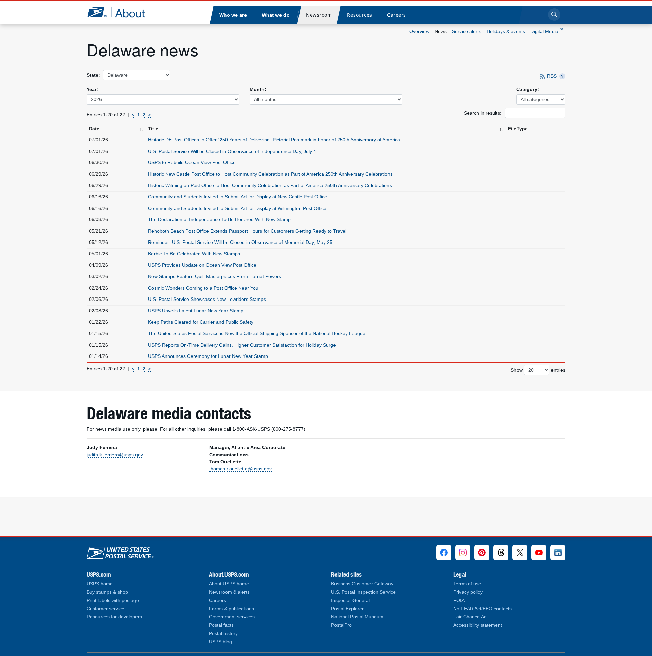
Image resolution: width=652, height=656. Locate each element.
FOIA (459, 600)
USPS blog (220, 641)
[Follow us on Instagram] (462, 552)
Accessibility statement (477, 625)
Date (94, 128)
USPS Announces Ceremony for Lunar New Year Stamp (208, 356)
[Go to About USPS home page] (120, 551)
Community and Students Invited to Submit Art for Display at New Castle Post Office (237, 196)
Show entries (538, 370)
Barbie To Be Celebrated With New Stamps (194, 253)
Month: (258, 89)
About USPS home (229, 583)
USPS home (100, 583)
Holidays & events (506, 31)
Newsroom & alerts (229, 592)
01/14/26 (98, 356)
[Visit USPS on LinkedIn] (557, 552)
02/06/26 (98, 299)
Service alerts (466, 31)
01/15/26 (98, 333)
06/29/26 (98, 174)
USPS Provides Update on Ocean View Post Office (202, 265)
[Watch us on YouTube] (538, 552)
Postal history (223, 633)
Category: (527, 89)
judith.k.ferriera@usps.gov (115, 454)
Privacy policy (468, 592)
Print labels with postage (113, 600)
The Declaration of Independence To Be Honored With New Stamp (219, 219)
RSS (552, 76)
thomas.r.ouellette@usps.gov (240, 468)
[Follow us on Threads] (500, 552)
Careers (217, 600)
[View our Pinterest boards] (481, 552)
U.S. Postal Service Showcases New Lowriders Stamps (207, 299)
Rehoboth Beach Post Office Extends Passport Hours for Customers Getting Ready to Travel (247, 231)
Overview (419, 31)
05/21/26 (98, 231)
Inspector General (350, 600)
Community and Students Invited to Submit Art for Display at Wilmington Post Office (237, 208)
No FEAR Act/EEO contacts (482, 608)
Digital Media (545, 31)
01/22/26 (98, 322)
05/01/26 (98, 253)
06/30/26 (98, 162)
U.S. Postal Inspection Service (363, 592)
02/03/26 (98, 310)
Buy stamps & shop (107, 592)
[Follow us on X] (519, 552)
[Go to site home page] (121, 12)
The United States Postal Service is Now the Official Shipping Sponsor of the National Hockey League (256, 333)
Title (153, 128)
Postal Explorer (347, 608)
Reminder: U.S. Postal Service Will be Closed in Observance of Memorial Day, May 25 (240, 242)
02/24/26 (98, 288)
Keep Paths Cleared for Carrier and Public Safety (200, 322)
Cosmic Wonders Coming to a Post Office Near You (203, 288)
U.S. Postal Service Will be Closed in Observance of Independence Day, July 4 (232, 151)
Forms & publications (231, 608)
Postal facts (221, 625)
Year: (92, 89)
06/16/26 (98, 196)
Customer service (105, 608)
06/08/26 (98, 219)
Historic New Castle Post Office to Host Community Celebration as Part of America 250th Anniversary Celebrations (270, 174)
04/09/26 (98, 265)
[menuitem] (233, 15)
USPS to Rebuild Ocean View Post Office (192, 162)
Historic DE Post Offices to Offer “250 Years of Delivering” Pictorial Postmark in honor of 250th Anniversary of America (274, 139)
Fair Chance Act (470, 616)
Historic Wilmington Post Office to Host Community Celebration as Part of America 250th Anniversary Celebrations (270, 185)
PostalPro (341, 625)
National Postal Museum (357, 616)
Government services (232, 616)
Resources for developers (114, 616)
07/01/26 (98, 139)
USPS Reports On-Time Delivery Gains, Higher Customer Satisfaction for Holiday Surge (242, 345)
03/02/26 (98, 276)
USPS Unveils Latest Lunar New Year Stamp (195, 310)
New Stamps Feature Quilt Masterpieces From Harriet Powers (214, 276)
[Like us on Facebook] (443, 552)
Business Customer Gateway (362, 583)
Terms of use (467, 583)
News (441, 31)
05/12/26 (98, 242)
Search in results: (483, 112)
